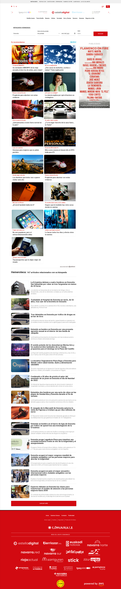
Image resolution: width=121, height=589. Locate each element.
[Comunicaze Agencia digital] (60, 527)
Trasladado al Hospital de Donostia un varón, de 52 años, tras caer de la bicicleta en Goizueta (52, 301)
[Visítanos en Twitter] (14, 6)
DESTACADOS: (34, 1)
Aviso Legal (47, 520)
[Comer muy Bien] (53, 568)
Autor (79, 31)
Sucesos (75, 18)
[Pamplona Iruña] (99, 568)
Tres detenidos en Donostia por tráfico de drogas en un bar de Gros (53, 315)
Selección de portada (42, 31)
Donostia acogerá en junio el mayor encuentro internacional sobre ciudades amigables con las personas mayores (51, 473)
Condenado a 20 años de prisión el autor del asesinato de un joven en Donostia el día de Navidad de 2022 (52, 378)
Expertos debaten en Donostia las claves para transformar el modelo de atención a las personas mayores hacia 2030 (52, 489)
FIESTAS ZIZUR (42, 1)
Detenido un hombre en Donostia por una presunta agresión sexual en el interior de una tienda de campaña (52, 331)
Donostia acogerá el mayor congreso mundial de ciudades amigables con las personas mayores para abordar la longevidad (53, 457)
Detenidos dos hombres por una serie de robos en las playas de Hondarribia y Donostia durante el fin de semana (53, 394)
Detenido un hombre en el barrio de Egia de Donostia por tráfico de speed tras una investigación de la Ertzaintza (53, 426)
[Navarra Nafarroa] (60, 574)
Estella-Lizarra (31, 18)
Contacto (64, 515)
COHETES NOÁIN (51, 1)
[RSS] (16, 6)
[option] (60, 12)
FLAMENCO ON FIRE (67, 1)
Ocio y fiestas (67, 18)
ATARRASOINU (59, 1)
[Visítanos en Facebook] (11, 6)
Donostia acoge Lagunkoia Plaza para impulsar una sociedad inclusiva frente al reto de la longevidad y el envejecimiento (53, 441)
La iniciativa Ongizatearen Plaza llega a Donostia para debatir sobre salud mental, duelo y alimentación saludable (53, 363)
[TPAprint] (83, 568)
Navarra (47, 18)
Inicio (47, 515)
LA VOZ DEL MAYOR (85, 1)
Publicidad (71, 515)
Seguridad (60, 520)
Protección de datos (70, 520)
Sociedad (59, 18)
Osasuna (81, 18)
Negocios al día (90, 18)
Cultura (53, 18)
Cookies (54, 520)
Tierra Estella (40, 18)
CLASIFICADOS (76, 1)
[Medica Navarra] (38, 568)
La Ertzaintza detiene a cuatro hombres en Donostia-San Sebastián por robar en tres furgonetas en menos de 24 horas (53, 284)
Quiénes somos (55, 515)
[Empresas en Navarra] (22, 568)
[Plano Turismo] (68, 568)
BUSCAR (100, 34)
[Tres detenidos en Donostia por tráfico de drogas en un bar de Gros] (20, 319)
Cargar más (44, 503)
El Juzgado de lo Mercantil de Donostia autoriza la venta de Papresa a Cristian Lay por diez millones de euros (53, 410)
